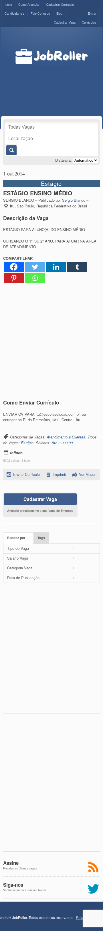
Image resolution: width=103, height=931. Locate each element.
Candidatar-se (14, 13)
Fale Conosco (40, 13)
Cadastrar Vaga (65, 22)
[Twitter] (35, 267)
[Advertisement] (56, 84)
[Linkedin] (56, 267)
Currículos (89, 22)
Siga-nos (13, 884)
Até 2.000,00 (62, 442)
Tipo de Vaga (18, 548)
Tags (41, 537)
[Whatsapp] (35, 278)
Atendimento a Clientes (66, 437)
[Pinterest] (14, 278)
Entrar (92, 13)
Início (8, 4)
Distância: (63, 160)
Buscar (11, 150)
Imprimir (59, 474)
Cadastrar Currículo (60, 4)
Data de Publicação (23, 577)
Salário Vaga (17, 558)
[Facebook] (14, 267)
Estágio (27, 442)
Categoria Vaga (19, 568)
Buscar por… (18, 537)
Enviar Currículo (26, 474)
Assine (11, 862)
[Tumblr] (77, 267)
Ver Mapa (87, 474)
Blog (59, 13)
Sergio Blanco (73, 200)
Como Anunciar (29, 4)
